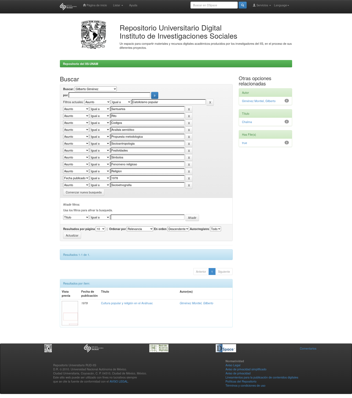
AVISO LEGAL (119, 381)
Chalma (247, 122)
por (65, 95)
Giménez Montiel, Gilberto (196, 303)
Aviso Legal (233, 365)
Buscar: (68, 89)
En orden (160, 229)
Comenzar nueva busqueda (84, 192)
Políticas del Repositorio (241, 381)
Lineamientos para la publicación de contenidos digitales (262, 377)
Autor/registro (199, 229)
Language (280, 5)
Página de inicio (96, 5)
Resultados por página (79, 229)
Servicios (262, 5)
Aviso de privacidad (238, 373)
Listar (117, 5)
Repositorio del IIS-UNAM (80, 64)
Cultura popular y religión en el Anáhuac (127, 303)
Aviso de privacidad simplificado (246, 369)
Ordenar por (117, 229)
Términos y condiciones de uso (245, 385)
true (244, 143)
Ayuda (133, 5)
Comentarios (308, 348)
